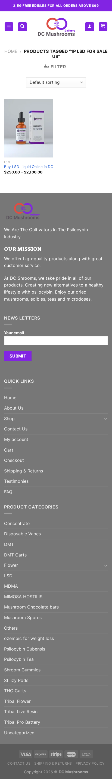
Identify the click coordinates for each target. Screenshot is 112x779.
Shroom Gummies (22, 669)
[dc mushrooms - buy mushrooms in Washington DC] (56, 27)
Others (11, 628)
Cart (8, 450)
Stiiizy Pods (16, 680)
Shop (9, 418)
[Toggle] (106, 418)
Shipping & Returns (23, 471)
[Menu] (9, 26)
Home (10, 51)
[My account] (89, 26)
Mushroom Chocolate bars (31, 607)
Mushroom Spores (23, 617)
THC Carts (15, 690)
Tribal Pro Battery (22, 722)
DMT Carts (15, 555)
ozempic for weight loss (29, 638)
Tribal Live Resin (21, 711)
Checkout (14, 460)
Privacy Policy (90, 763)
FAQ (8, 491)
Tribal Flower (17, 701)
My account (16, 439)
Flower (11, 565)
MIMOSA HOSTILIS (23, 596)
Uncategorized (19, 732)
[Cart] (103, 26)
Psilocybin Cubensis (24, 649)
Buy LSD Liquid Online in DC (28, 167)
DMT (9, 544)
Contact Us (15, 429)
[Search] (22, 26)
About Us (13, 408)
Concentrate (17, 523)
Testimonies (16, 481)
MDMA (11, 586)
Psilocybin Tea (19, 659)
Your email (14, 332)
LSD (8, 575)
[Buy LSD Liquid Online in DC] (28, 128)
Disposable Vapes (22, 533)
